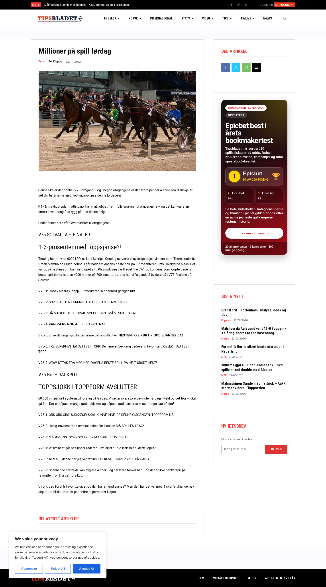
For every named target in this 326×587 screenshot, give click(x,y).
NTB (224, 357)
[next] (178, 5)
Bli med (276, 449)
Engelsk (226, 320)
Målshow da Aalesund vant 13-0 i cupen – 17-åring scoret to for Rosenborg (254, 330)
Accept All (86, 568)
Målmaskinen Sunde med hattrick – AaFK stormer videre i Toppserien (86, 4)
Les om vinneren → (254, 233)
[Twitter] (246, 5)
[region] (57, 555)
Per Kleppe (55, 61)
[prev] (170, 5)
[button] (284, 18)
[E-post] (256, 67)
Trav (41, 61)
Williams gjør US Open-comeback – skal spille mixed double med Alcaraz (252, 367)
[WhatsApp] (246, 67)
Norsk (225, 338)
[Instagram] (239, 5)
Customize (29, 568)
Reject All (58, 568)
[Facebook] (231, 5)
